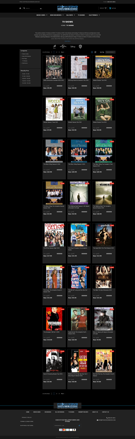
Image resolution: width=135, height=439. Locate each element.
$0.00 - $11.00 (25, 74)
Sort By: (102, 52)
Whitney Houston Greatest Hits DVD (78, 80)
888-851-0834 (111, 2)
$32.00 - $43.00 (26, 81)
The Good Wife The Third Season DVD (103, 248)
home (27, 412)
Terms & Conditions (26, 421)
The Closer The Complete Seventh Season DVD (53, 291)
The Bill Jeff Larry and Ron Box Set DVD (77, 291)
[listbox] (110, 52)
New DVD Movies (55, 15)
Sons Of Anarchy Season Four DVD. (53, 374)
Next (62, 52)
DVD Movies (48, 412)
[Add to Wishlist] (62, 62)
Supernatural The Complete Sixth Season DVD (77, 333)
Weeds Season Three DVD (51, 122)
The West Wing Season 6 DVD (52, 164)
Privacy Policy (27, 417)
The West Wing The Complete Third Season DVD (103, 165)
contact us (105, 412)
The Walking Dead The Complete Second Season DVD (102, 207)
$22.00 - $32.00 (26, 78)
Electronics (93, 15)
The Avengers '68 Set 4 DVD (51, 332)
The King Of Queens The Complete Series (77, 249)
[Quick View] (62, 58)
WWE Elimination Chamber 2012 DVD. (54, 80)
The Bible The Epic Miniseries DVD (102, 290)
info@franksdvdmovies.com (106, 420)
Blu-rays (69, 15)
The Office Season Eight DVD (52, 248)
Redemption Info (83, 412)
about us (95, 412)
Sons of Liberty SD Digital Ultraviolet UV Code (103, 333)
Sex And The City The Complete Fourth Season (103, 375)
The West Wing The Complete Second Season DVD (54, 207)
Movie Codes (41, 15)
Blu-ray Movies (59, 412)
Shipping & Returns (26, 425)
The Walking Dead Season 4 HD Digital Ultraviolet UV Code (78, 207)
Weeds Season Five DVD (99, 122)
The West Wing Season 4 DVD (76, 164)
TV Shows (81, 15)
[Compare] (62, 66)
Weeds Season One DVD (74, 122)
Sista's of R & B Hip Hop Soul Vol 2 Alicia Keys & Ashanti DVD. (77, 375)
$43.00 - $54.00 (26, 83)
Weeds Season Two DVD (100, 80)
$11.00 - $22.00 (26, 76)
